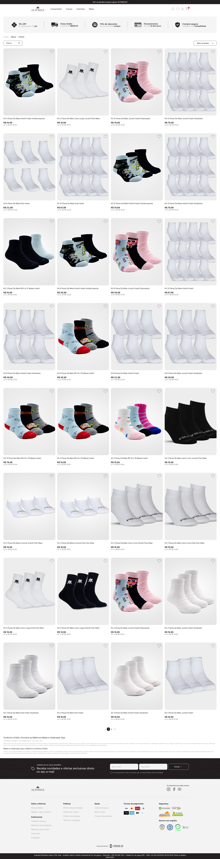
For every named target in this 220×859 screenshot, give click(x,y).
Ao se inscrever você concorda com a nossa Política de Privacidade (138, 772)
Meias (13, 37)
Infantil (21, 37)
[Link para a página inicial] (5, 37)
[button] (173, 9)
